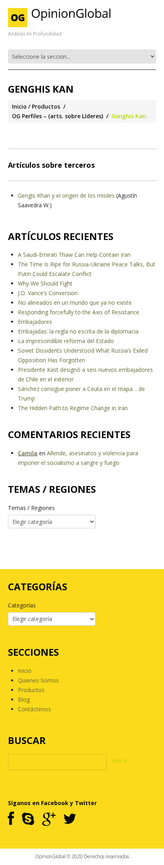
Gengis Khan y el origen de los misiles (66, 195)
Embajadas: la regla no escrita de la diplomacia (78, 331)
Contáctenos (34, 709)
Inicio (19, 106)
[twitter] (69, 819)
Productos (46, 106)
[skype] (28, 819)
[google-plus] (48, 819)
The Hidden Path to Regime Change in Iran (73, 408)
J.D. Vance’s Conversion (48, 293)
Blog (24, 699)
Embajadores (35, 321)
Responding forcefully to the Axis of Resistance (78, 312)
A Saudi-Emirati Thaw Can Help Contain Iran (74, 254)
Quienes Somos (38, 680)
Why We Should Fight (45, 283)
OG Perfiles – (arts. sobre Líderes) (57, 116)
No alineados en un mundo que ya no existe (75, 302)
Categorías (22, 605)
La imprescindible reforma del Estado (66, 341)
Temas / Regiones (31, 508)
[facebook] (11, 819)
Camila (27, 453)
